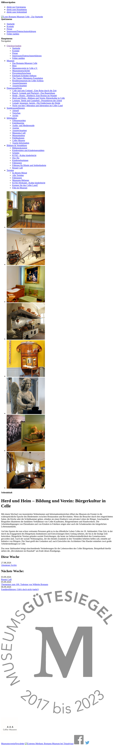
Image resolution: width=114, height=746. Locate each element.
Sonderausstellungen (16, 108)
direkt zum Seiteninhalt (17, 12)
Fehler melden (13, 34)
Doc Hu (15, 158)
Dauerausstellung (14, 88)
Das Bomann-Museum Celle (24, 63)
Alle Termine (18, 175)
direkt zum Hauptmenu (17, 9)
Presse (9, 29)
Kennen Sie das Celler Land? (25, 185)
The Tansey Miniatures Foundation (27, 78)
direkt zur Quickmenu (16, 7)
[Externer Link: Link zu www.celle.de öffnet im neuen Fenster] (9, 733)
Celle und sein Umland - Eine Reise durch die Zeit (34, 90)
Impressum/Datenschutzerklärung (21, 31)
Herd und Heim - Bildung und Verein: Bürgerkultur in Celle (38, 98)
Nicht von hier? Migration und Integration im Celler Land (37, 105)
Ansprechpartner (19, 85)
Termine (10, 170)
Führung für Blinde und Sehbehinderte (29, 165)
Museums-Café (19, 133)
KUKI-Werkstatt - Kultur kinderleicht (28, 183)
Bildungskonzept (19, 148)
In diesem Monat (19, 173)
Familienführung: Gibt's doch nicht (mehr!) (20, 589)
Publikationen (18, 138)
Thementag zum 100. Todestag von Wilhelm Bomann (24, 584)
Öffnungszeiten (19, 120)
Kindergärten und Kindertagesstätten (28, 150)
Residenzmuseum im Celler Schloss (28, 80)
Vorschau (16, 113)
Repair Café (17, 168)
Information (12, 118)
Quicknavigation (14, 46)
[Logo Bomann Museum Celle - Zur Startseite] (22, 17)
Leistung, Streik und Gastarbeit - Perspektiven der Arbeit (37, 100)
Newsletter (19, 743)
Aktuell (15, 110)
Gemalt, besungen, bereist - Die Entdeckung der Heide (36, 103)
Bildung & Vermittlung (17, 145)
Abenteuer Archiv (9, 565)
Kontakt (10, 26)
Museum (10, 61)
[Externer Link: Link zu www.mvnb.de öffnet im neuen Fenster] (56, 716)
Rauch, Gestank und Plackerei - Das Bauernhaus (33, 93)
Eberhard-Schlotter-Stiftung (24, 75)
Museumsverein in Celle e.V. (25, 68)
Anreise (15, 128)
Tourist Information (20, 143)
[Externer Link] (49, 743)
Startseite (11, 24)
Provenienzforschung (21, 73)
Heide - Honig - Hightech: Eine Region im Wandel (34, 95)
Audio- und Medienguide (23, 125)
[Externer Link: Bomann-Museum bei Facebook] (79, 743)
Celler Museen (18, 140)
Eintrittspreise (18, 123)
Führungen (17, 163)
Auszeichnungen (19, 83)
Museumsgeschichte (21, 70)
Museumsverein (8, 743)
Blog (14, 65)
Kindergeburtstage (20, 160)
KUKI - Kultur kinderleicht (24, 155)
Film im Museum (19, 188)
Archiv (15, 115)
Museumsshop (18, 135)
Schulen (15, 153)
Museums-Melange (20, 180)
